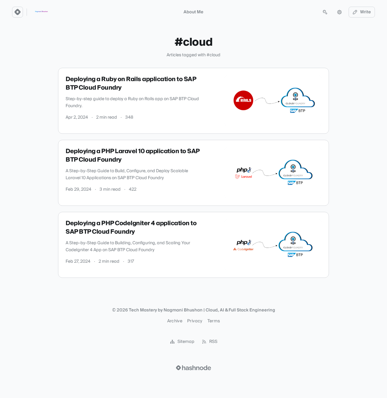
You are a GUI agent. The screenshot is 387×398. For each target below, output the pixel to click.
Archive (174, 321)
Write (365, 12)
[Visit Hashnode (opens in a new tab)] (193, 368)
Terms (213, 321)
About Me (193, 12)
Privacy (194, 321)
